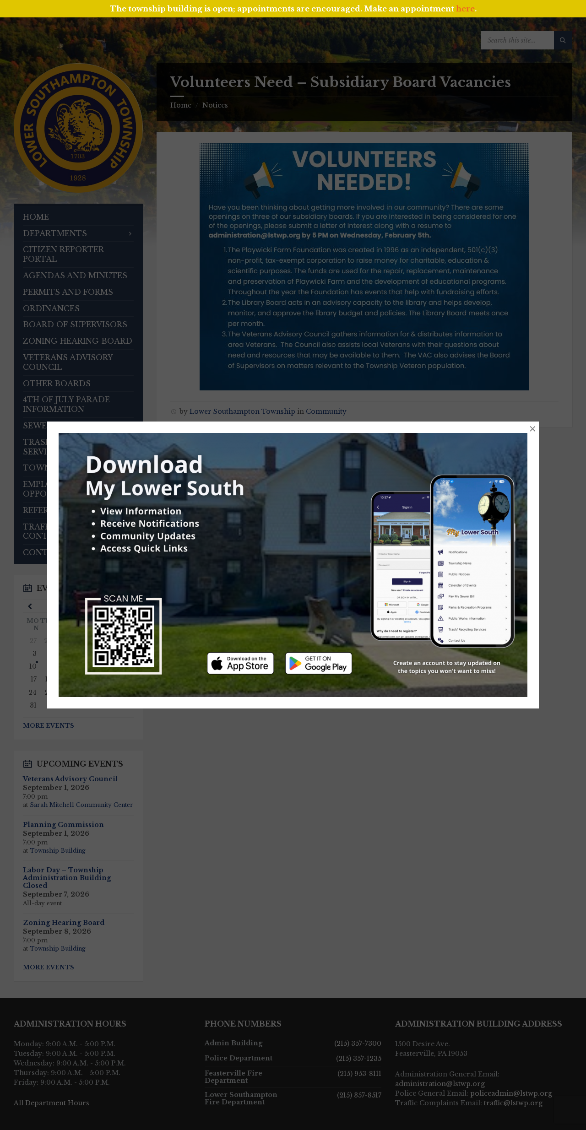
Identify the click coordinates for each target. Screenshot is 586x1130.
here (465, 8)
